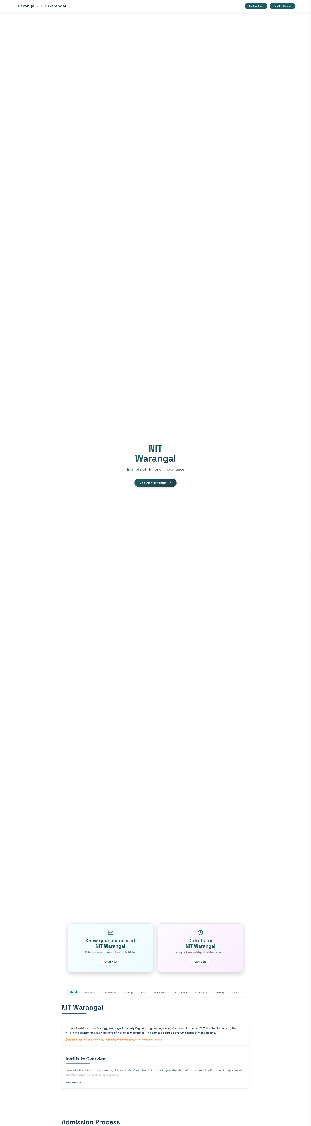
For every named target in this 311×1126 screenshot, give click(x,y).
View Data (200, 961)
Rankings (129, 992)
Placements (181, 992)
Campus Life (202, 992)
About (73, 992)
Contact (236, 992)
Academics (90, 992)
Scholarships (161, 992)
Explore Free (256, 5)
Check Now (110, 961)
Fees (144, 992)
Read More (72, 1082)
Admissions (110, 992)
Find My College (282, 5)
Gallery (220, 992)
